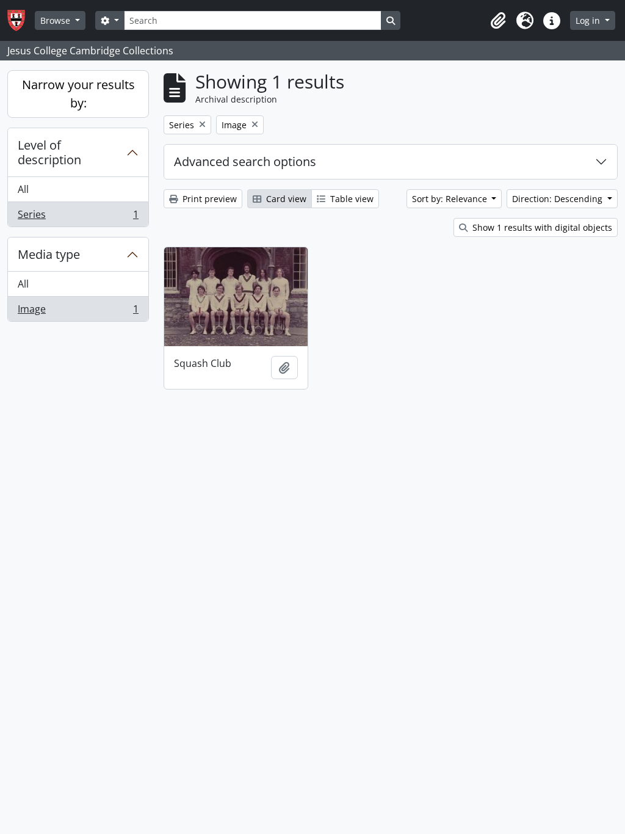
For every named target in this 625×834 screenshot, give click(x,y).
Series (78, 217)
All (23, 189)
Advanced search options (245, 161)
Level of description (49, 152)
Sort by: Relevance (451, 199)
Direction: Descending (558, 199)
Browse (56, 20)
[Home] (21, 20)
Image (78, 311)
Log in (589, 20)
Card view (285, 199)
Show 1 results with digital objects (541, 227)
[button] (498, 20)
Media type (49, 254)
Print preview (208, 199)
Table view (351, 199)
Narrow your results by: (78, 93)
